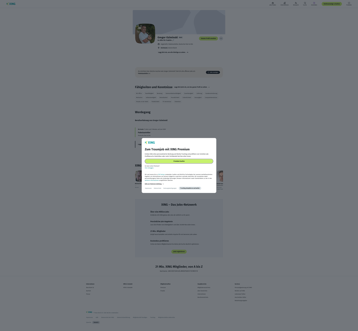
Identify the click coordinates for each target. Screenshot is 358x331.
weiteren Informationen (152, 180)
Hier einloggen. (149, 168)
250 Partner (161, 174)
